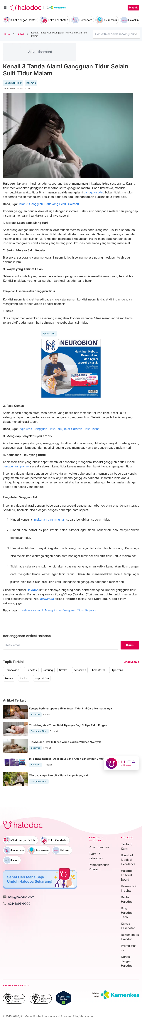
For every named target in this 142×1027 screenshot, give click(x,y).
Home (7, 34)
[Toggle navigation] (5, 7)
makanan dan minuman (49, 519)
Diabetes (31, 670)
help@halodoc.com (18, 897)
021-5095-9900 (16, 903)
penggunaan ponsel (16, 466)
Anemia (9, 678)
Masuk (133, 7)
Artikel (21, 34)
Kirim (129, 645)
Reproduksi (42, 678)
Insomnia (31, 83)
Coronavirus (12, 670)
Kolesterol (98, 670)
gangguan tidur (93, 192)
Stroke (63, 670)
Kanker (24, 678)
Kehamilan (80, 670)
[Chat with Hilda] (121, 763)
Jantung (48, 670)
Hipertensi (117, 670)
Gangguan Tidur (13, 83)
